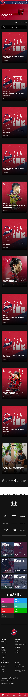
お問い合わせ (16, 677)
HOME (16, 22)
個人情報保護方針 (4, 678)
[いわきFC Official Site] (14, 632)
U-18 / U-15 (17, 650)
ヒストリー (3, 655)
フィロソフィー (4, 652)
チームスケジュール (5, 643)
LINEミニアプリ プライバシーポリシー (7, 680)
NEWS (21, 22)
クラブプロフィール (5, 650)
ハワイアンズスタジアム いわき (21, 644)
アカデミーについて (18, 649)
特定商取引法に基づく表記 (13, 678)
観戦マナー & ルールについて (20, 643)
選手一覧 (3, 641)
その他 (2, 672)
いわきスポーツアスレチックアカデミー (20, 654)
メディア (3, 668)
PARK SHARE (17, 673)
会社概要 (3, 649)
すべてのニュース (4, 664)
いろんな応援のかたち (19, 664)
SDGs (2, 660)
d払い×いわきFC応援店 (19, 666)
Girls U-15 (17, 652)
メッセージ (3, 654)
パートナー (3, 658)
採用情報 (10, 677)
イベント (3, 666)
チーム (2, 671)
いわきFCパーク (4, 657)
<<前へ (3, 480)
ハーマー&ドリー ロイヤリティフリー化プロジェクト (20, 671)
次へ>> (24, 480)
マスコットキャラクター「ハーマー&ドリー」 (20, 668)
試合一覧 (16, 641)
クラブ (2, 669)
